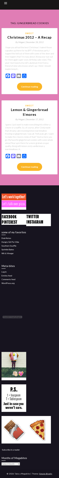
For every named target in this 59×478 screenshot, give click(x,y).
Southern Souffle (9, 246)
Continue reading (29, 86)
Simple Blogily (45, 474)
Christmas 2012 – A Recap (29, 37)
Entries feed (7, 275)
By (21, 42)
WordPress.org (8, 283)
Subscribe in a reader (11, 450)
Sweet (29, 33)
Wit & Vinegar (8, 253)
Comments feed (8, 279)
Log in (4, 272)
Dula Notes (6, 238)
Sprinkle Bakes (8, 249)
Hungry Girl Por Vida (10, 242)
